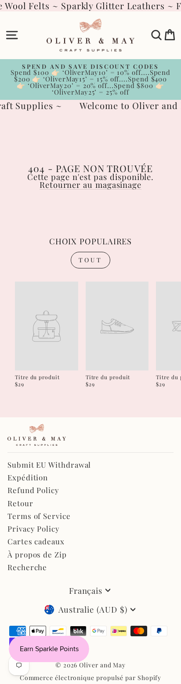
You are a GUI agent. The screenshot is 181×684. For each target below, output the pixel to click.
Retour (20, 503)
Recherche (27, 567)
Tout (91, 260)
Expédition (27, 477)
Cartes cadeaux (36, 541)
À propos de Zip (37, 554)
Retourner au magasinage (90, 184)
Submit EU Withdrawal (49, 464)
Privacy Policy (33, 528)
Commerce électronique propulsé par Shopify (91, 677)
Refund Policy (33, 490)
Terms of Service (39, 516)
